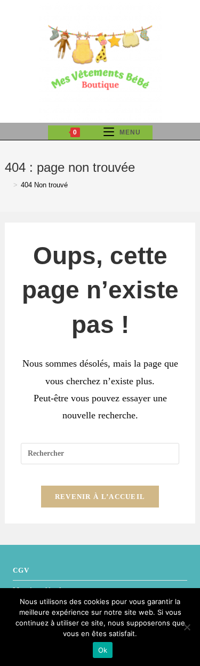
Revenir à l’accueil (100, 497)
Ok (103, 650)
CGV (21, 570)
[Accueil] (7, 185)
